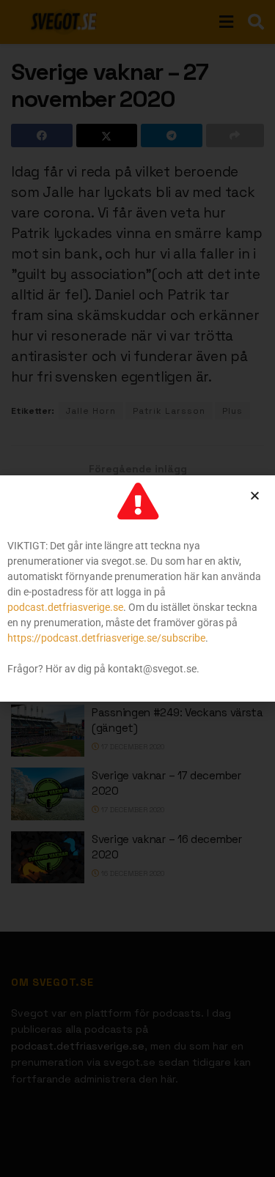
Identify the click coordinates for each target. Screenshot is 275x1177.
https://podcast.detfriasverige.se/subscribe (106, 638)
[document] (137, 588)
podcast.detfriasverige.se (65, 607)
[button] (254, 495)
